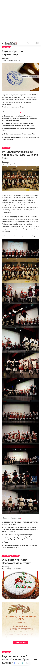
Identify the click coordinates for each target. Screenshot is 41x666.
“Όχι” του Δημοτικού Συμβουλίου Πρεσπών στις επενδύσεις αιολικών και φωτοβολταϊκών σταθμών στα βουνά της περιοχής (20, 529)
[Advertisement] (20, 20)
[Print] (27, 663)
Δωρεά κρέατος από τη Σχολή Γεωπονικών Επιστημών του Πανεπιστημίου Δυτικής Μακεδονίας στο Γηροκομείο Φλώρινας (19, 118)
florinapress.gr (5, 58)
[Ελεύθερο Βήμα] (11, 43)
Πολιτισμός (6, 47)
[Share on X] (18, 663)
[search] (28, 42)
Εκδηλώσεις (6, 555)
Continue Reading (20, 642)
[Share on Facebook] (14, 663)
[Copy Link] (22, 663)
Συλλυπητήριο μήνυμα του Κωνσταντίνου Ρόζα (19, 134)
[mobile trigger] (3, 43)
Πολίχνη (6, 542)
